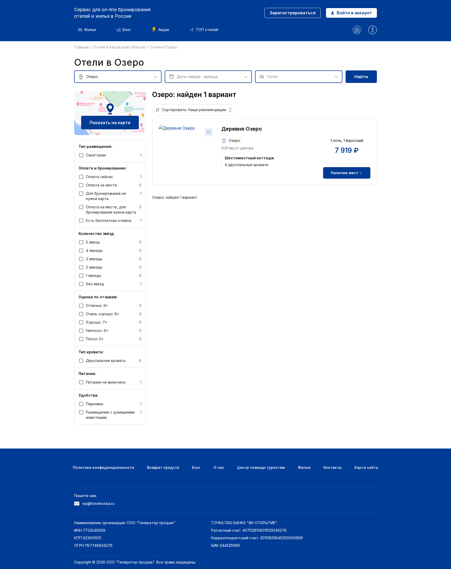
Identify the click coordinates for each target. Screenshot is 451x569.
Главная (82, 47)
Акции (163, 29)
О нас (218, 467)
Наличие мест (345, 173)
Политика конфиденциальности (103, 467)
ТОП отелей (207, 29)
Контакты (332, 467)
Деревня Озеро (241, 129)
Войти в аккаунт (354, 12)
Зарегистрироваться (293, 12)
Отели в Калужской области (119, 47)
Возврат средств (163, 467)
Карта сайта (366, 467)
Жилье (90, 29)
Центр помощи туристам (261, 467)
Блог (127, 29)
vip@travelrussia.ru (98, 503)
